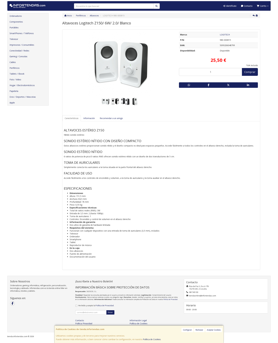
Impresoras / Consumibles (22, 44)
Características (71, 118)
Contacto (248, 5)
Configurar (187, 330)
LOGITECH (225, 34)
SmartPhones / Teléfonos (22, 33)
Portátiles (14, 27)
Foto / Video (15, 79)
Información (89, 118)
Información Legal (138, 320)
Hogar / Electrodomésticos (22, 85)
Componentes (16, 21)
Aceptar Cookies (214, 330)
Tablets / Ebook (17, 73)
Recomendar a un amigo (111, 118)
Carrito (263, 5)
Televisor (14, 39)
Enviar (110, 312)
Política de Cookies (152, 339)
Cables (13, 62)
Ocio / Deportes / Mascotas (23, 96)
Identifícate (230, 5)
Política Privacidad (83, 323)
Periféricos (15, 68)
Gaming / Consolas (18, 56)
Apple (12, 102)
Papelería (14, 91)
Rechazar (199, 330)
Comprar (249, 72)
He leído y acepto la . (96, 305)
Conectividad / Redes (19, 50)
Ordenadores (16, 16)
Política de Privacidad (170, 299)
